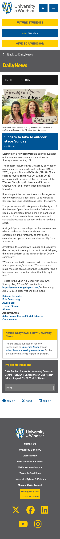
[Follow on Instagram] (37, 526)
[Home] (18, 8)
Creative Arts (9, 319)
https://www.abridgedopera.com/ (21, 287)
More (9, 387)
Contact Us (30, 443)
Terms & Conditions (30, 473)
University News (30, 347)
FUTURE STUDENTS (30, 22)
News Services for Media (30, 461)
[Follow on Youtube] (23, 526)
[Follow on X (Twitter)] (16, 512)
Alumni (6, 309)
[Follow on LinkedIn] (44, 512)
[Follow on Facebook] (30, 512)
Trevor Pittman (10, 306)
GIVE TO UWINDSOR (30, 43)
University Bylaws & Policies (30, 479)
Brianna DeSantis (12, 296)
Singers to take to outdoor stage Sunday (25, 139)
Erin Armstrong (11, 299)
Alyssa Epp (8, 302)
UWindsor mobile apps (30, 467)
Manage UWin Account (30, 485)
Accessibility (30, 455)
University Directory (30, 449)
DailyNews (25, 54)
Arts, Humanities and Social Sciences (22, 316)
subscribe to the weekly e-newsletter (25, 350)
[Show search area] (43, 8)
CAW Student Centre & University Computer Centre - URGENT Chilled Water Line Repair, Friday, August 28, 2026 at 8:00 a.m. (29, 375)
